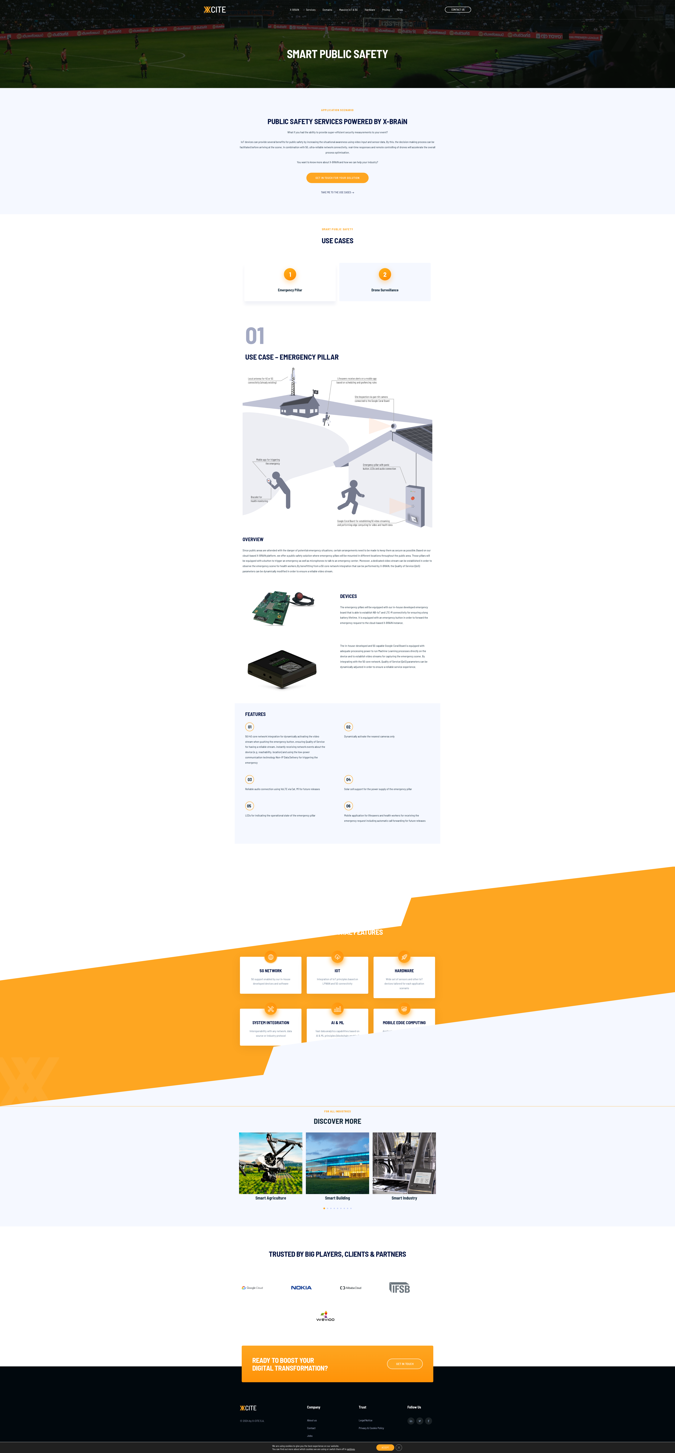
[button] (337, 178)
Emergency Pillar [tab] (290, 290)
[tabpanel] (337, 576)
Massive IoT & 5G (348, 9)
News (400, 9)
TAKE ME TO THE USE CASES (336, 192)
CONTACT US (458, 9)
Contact (311, 1428)
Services (311, 9)
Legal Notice (365, 1420)
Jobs (310, 1435)
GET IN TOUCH (405, 1364)
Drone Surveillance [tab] (384, 290)
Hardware (370, 9)
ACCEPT (385, 1447)
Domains (327, 9)
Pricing (386, 9)
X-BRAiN (294, 9)
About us (312, 1420)
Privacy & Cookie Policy (371, 1428)
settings (351, 1449)
